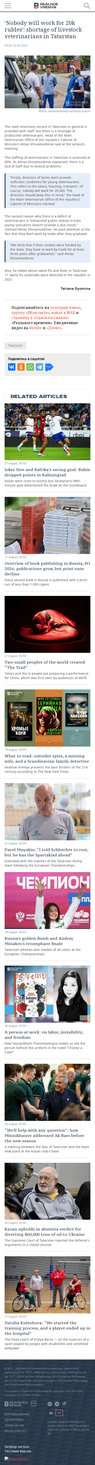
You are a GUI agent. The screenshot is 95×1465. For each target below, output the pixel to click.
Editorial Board (17, 1414)
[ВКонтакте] (11, 367)
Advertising (14, 1419)
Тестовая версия (18, 1451)
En (59, 1413)
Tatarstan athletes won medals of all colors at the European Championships (43, 946)
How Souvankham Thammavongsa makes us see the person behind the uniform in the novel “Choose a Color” (45, 1041)
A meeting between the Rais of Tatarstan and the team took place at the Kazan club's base (47, 1140)
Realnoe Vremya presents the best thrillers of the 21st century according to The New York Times (47, 763)
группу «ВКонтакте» (31, 312)
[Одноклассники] (21, 367)
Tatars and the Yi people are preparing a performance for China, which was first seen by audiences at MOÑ (47, 669)
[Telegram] (39, 367)
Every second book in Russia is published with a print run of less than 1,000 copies (47, 573)
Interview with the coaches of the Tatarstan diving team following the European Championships (46, 857)
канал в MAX (63, 312)
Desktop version (17, 1446)
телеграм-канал (65, 307)
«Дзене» (54, 327)
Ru (51, 1413)
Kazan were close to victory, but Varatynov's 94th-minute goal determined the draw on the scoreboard (47, 477)
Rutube (35, 327)
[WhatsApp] (30, 367)
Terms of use (14, 1425)
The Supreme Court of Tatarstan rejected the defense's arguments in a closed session (47, 1236)
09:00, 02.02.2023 (16, 45)
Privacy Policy (16, 1431)
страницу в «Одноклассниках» (40, 317)
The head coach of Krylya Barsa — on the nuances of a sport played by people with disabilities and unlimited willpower (47, 1335)
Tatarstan (15, 345)
